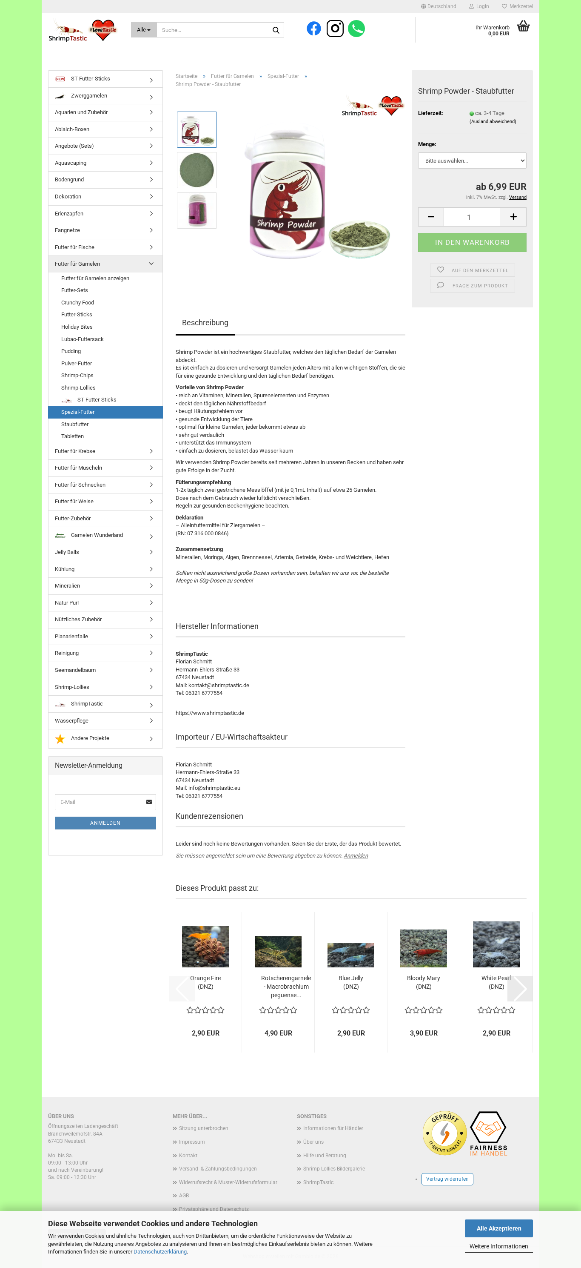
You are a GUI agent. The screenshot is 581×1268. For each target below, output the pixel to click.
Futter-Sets (74, 290)
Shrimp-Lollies (78, 387)
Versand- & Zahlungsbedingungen (218, 1169)
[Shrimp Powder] (314, 190)
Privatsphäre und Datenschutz (214, 1209)
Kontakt (188, 1156)
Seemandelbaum (75, 670)
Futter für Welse (74, 501)
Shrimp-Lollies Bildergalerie (334, 1169)
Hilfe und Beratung (324, 1156)
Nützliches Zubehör (78, 619)
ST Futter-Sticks (90, 78)
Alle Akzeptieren (499, 1228)
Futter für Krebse (75, 451)
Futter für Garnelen (77, 264)
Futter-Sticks (76, 314)
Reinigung (67, 653)
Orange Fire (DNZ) (205, 982)
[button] (439, 6)
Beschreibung (205, 322)
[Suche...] (276, 30)
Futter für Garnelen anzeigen (95, 278)
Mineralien (67, 585)
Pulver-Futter (76, 363)
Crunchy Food (77, 302)
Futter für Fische (74, 247)
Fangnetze (67, 230)
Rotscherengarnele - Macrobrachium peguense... (286, 986)
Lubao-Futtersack (82, 339)
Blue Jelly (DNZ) (351, 982)
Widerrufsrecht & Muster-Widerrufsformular (228, 1182)
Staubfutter (74, 424)
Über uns (313, 1142)
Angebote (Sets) (74, 146)
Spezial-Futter (77, 412)
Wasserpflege (71, 720)
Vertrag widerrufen (447, 1179)
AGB (184, 1196)
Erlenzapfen (69, 213)
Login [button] (481, 6)
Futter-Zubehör (73, 518)
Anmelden (356, 855)
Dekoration (68, 196)
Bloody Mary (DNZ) (423, 982)
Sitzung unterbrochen (203, 1128)
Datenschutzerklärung (160, 1251)
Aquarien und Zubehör (81, 112)
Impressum (192, 1142)
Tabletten (72, 436)
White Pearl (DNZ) (496, 982)
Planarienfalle (71, 636)
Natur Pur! (67, 603)
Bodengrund (69, 179)
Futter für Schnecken (80, 485)
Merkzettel (520, 6)
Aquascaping (70, 163)
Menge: (427, 144)
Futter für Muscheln (78, 468)
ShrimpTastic (86, 703)
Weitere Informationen (499, 1246)
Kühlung (64, 569)
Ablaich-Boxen (72, 129)
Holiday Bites (77, 327)
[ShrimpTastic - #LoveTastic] (83, 30)
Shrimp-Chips (77, 375)
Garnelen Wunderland (96, 535)
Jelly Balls (67, 552)
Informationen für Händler (333, 1128)
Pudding (71, 351)
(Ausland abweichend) (493, 121)
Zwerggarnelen (88, 95)
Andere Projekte (89, 738)
